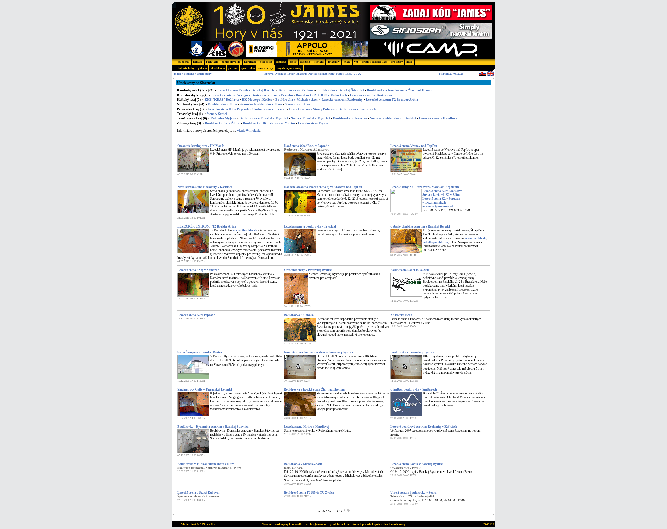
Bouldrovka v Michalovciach (303, 464)
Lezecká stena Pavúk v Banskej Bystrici (416, 464)
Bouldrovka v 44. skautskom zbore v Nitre (205, 464)
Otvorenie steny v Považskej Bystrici (308, 270)
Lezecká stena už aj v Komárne (198, 270)
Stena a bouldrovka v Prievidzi (393, 118)
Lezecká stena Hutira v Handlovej (306, 427)
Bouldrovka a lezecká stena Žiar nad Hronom (400, 90)
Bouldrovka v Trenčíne (350, 118)
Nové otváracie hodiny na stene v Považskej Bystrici (318, 352)
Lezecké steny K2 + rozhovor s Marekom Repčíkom (424, 187)
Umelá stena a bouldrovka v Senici (413, 492)
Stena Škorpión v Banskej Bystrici (200, 352)
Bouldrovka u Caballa (299, 315)
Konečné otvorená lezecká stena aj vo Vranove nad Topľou (323, 187)
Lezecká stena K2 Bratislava (371, 95)
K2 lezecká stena (401, 315)
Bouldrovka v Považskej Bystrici (263, 118)
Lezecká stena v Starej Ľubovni (198, 492)
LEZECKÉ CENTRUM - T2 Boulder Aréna (206, 226)
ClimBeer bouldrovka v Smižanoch (413, 389)
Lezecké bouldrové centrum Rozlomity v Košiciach (423, 427)
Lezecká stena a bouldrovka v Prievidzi (310, 226)
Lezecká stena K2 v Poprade (196, 315)
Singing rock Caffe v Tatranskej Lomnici (204, 389)
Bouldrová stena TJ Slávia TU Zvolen (309, 492)
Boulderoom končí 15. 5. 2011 (409, 270)
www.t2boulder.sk (245, 230)
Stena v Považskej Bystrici (310, 118)
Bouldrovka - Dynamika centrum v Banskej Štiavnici (212, 427)
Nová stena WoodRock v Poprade (306, 146)
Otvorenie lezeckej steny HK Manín (200, 146)
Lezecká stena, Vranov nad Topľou (413, 146)
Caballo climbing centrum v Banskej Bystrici (420, 226)
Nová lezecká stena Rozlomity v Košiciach (205, 187)
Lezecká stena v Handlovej (438, 118)
